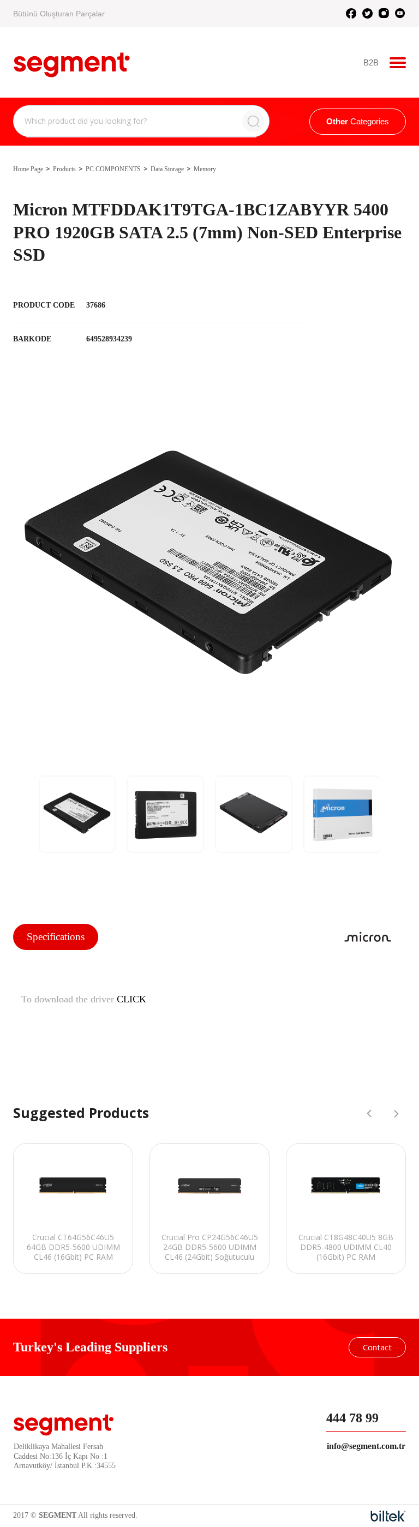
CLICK (131, 999)
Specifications (56, 936)
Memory (205, 169)
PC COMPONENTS (113, 169)
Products (64, 169)
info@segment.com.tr (366, 1446)
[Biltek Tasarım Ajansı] (388, 1516)
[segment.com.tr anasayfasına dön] (71, 61)
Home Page (28, 169)
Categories (357, 121)
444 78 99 (352, 1418)
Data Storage (167, 169)
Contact (377, 1347)
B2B (371, 62)
